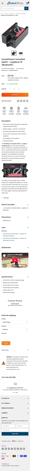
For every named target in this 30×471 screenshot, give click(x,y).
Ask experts (18, 113)
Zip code (4, 333)
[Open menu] (2, 3)
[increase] (19, 89)
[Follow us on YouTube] (15, 449)
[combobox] (13, 8)
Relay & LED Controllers (21, 13)
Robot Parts (12, 13)
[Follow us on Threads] (24, 449)
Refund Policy (5, 350)
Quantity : (4, 88)
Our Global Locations (6, 441)
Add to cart (15, 94)
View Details (11, 113)
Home (2, 13)
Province (4, 326)
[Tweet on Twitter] (24, 101)
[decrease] (9, 89)
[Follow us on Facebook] (3, 449)
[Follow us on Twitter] (6, 449)
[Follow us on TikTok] (18, 449)
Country (4, 318)
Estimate (6, 343)
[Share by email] (27, 101)
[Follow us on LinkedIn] (21, 449)
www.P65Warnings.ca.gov (12, 369)
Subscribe (15, 433)
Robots (6, 13)
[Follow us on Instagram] (9, 449)
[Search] (26, 8)
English (20, 441)
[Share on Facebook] (18, 101)
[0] (27, 3)
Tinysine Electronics (8, 68)
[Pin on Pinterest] (21, 101)
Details (4, 113)
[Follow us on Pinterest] (12, 449)
